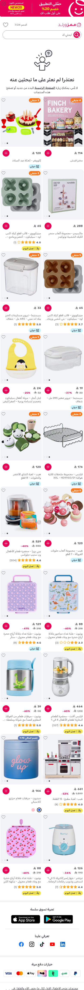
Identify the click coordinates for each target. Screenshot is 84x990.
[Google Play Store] (58, 919)
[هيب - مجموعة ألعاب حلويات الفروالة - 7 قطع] (63, 512)
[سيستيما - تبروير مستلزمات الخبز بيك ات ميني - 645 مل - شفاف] (21, 276)
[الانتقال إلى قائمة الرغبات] (45, 100)
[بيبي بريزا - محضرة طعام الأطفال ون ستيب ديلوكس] (21, 512)
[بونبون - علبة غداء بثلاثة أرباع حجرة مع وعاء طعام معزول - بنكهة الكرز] (21, 838)
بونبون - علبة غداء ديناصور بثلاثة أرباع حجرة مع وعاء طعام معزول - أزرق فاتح (64, 635)
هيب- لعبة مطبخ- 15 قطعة (68, 798)
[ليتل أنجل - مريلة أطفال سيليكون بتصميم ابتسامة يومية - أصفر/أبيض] (21, 358)
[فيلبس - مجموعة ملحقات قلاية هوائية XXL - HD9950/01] (63, 435)
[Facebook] (21, 944)
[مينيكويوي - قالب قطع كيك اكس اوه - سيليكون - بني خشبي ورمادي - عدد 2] (63, 276)
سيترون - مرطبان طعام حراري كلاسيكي (25, 800)
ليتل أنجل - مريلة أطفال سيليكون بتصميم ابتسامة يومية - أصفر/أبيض (22, 399)
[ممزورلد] (69, 24)
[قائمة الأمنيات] (6, 25)
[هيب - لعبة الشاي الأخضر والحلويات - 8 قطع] (21, 435)
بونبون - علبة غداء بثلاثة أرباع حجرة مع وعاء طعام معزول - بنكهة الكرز (22, 880)
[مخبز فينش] (63, 122)
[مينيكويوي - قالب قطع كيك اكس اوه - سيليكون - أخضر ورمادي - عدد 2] (21, 195)
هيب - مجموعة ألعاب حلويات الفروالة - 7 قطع (67, 552)
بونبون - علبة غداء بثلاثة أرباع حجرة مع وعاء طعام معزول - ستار (22, 635)
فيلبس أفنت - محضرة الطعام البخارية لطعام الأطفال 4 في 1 (67, 718)
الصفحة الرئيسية (44, 88)
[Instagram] (31, 944)
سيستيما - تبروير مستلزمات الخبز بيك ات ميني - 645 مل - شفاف (23, 317)
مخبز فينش (76, 160)
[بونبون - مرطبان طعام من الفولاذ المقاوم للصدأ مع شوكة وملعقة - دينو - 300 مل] (21, 677)
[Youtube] (52, 944)
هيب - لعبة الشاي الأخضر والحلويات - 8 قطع (27, 476)
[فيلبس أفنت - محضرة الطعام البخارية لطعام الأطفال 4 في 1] (63, 677)
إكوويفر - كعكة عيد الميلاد (26, 160)
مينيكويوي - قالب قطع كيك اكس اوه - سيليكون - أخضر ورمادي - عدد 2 (23, 235)
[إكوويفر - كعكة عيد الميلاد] (21, 122)
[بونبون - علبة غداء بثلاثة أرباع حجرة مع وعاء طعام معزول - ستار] (21, 594)
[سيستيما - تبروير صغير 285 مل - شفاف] (63, 358)
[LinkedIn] (62, 944)
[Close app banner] (3, 3)
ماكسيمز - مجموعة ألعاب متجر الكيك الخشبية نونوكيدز (66, 235)
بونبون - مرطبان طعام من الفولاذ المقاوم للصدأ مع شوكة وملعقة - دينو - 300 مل (22, 718)
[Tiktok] (42, 944)
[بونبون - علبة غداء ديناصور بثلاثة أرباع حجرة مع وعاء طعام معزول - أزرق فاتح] (63, 594)
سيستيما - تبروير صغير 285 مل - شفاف (65, 399)
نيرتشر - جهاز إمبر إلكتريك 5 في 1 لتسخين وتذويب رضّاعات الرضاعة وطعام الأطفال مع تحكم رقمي (65, 880)
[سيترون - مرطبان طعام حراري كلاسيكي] (21, 759)
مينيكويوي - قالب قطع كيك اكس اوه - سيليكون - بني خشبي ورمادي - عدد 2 (64, 317)
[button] (24, 25)
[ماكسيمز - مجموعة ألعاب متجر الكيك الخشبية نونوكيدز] (63, 195)
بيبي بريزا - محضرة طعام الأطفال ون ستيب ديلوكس (23, 553)
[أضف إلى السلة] (48, 153)
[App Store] (25, 919)
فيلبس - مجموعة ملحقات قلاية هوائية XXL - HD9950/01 (65, 476)
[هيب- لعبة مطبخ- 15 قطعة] (63, 759)
